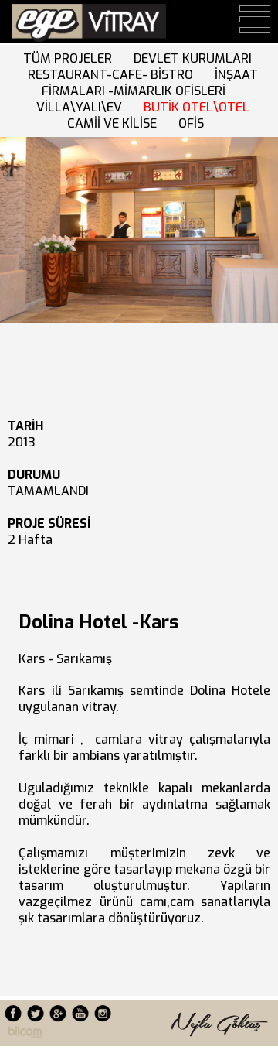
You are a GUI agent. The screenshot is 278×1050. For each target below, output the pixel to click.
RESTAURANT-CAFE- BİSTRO (113, 75)
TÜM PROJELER (70, 58)
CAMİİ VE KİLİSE (115, 123)
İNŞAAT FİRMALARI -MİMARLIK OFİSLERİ (138, 91)
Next (17, 223)
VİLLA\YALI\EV (82, 107)
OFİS (194, 123)
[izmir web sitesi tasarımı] (25, 1034)
